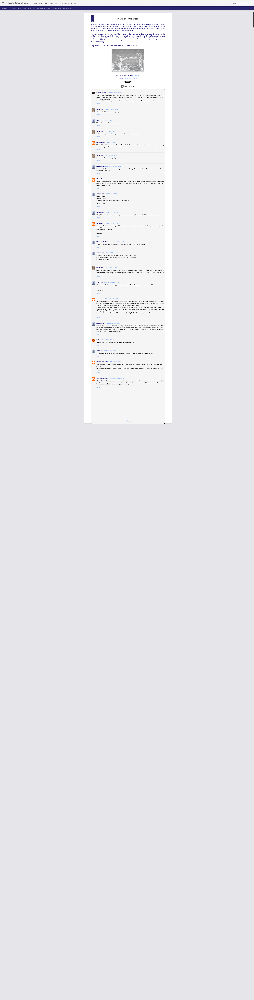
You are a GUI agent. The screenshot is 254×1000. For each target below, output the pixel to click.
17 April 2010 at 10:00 (106, 120)
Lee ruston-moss (101, 361)
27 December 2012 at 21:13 (112, 299)
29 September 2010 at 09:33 (112, 166)
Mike (97, 339)
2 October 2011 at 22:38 (111, 212)
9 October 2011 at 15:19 (110, 223)
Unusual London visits (29, 8)
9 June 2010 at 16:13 (111, 142)
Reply (98, 103)
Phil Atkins (99, 179)
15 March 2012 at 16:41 (110, 267)
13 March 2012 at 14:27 (111, 252)
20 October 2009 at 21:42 (111, 109)
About (19, 8)
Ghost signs (41, 8)
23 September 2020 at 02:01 (115, 361)
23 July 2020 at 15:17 (109, 350)
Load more (128, 421)
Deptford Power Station (53, 8)
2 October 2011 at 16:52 (111, 193)
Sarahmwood (100, 142)
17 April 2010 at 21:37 (110, 131)
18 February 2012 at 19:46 (116, 241)
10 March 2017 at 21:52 (106, 339)
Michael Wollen (101, 92)
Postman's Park (67, 8)
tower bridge (133, 78)
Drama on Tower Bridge (127, 18)
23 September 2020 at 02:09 (115, 378)
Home (14, 8)
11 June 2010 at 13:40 (110, 155)
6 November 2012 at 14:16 (111, 282)
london (126, 78)
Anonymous (100, 299)
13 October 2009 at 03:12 (113, 92)
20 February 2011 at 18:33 (111, 179)
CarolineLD (135, 75)
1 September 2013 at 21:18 (112, 323)
